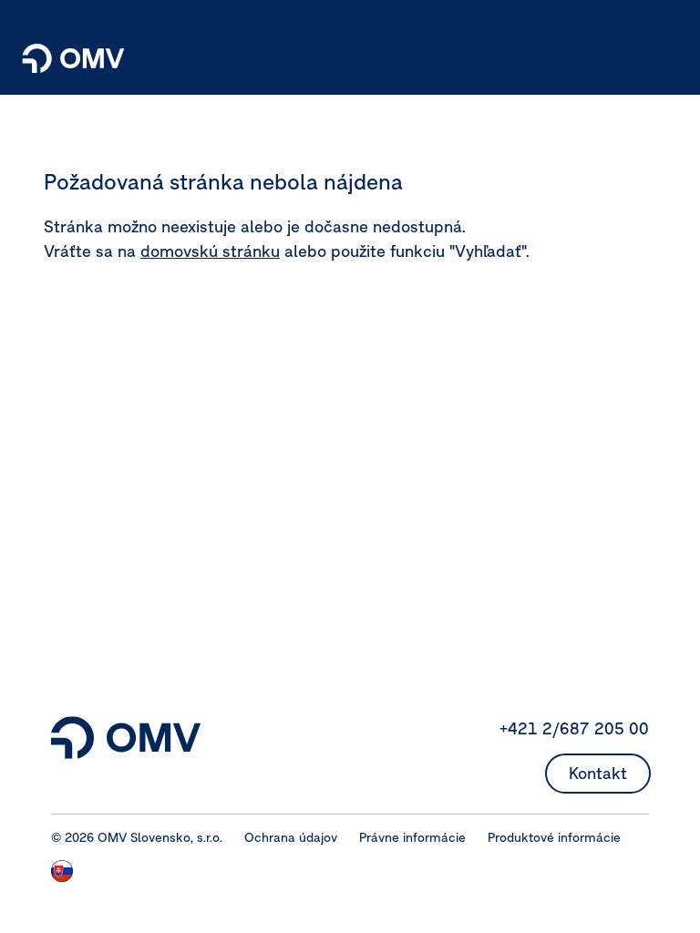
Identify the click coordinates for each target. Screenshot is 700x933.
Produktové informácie (554, 837)
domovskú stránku (210, 251)
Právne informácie (412, 837)
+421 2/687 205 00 (574, 728)
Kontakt (598, 773)
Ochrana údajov (290, 837)
